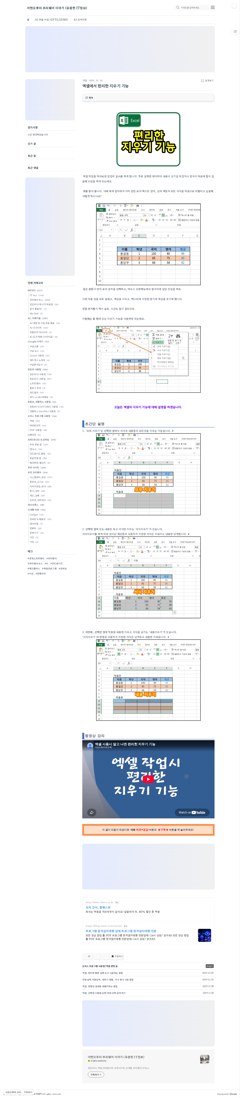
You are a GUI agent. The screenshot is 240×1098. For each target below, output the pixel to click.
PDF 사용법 (38, 430)
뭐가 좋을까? (38, 308)
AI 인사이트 (80, 19)
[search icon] (177, 8)
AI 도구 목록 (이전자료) (44, 336)
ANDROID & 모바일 (42, 439)
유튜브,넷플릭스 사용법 (42, 401)
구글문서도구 (38, 364)
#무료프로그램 (49, 568)
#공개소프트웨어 (36, 558)
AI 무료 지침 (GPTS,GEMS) (51, 19)
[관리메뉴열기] (234, 5)
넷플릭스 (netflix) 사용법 (45, 411)
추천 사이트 (37, 467)
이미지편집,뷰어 (41, 486)
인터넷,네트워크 (40, 500)
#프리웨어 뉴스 (35, 563)
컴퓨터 (36, 528)
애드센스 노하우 (40, 360)
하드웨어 (37, 392)
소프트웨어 (38, 383)
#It (46, 563)
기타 (34, 541)
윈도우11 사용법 (40, 378)
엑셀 (85, 80)
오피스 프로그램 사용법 (42, 415)
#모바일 (63, 568)
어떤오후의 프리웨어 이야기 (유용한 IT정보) (57, 8)
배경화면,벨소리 (40, 462)
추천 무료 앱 (39, 444)
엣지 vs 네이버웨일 (41, 397)
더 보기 (210, 966)
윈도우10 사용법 (41, 374)
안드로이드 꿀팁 (40, 453)
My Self (36, 313)
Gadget (37, 514)
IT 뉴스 (37, 295)
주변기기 (37, 532)
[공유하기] (97, 956)
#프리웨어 (51, 558)
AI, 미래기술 (38, 318)
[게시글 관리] (106, 956)
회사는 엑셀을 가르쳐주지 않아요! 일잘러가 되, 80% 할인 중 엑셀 (123, 911)
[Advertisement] (120, 49)
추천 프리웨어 (38, 472)
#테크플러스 (34, 568)
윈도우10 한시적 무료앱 (44, 304)
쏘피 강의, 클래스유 (98, 907)
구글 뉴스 (37, 350)
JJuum (233, 1093)
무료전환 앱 (38, 458)
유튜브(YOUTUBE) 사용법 (47, 406)
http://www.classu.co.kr (100, 902)
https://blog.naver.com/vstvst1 (104, 925)
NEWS (35, 290)
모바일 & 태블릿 (40, 519)
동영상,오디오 (39, 481)
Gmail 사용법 (40, 355)
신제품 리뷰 (37, 509)
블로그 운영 (37, 387)
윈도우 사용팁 (38, 369)
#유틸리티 (41, 573)
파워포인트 (38, 425)
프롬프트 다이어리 (41, 332)
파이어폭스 (36, 504)
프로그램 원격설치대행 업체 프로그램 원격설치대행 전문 (121, 931)
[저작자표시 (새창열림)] (213, 957)
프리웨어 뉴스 (40, 299)
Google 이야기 (38, 341)
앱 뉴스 (36, 449)
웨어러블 (36, 523)
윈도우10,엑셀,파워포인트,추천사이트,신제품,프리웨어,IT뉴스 (118, 1067)
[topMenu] (213, 7)
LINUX (34, 434)
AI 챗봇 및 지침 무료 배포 (45, 323)
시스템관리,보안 (41, 477)
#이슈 (31, 573)
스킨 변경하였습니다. (38, 134)
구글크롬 (37, 346)
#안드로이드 (56, 563)
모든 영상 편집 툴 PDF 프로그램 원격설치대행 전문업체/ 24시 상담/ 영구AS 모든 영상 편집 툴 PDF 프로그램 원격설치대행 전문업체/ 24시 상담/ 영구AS (137, 937)
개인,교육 (37, 495)
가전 (34, 537)
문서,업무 (37, 490)
